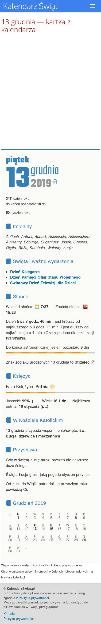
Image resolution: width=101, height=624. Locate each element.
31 (18, 550)
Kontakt (9, 613)
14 (43, 528)
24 (43, 539)
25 (51, 539)
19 (84, 528)
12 (26, 528)
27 (68, 539)
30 (10, 550)
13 (35, 528)
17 (68, 528)
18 (76, 528)
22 (26, 539)
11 (18, 528)
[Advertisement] (50, 91)
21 (18, 539)
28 (76, 539)
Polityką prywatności (34, 597)
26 (59, 539)
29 (84, 539)
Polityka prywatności (19, 618)
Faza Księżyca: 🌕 (30, 386)
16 (59, 528)
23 (35, 539)
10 (10, 528)
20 (10, 539)
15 (51, 528)
